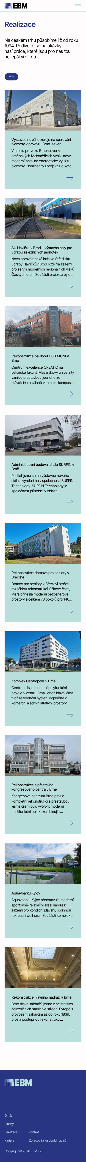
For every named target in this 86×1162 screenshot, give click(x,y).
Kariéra (9, 1140)
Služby (9, 1124)
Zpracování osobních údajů (47, 1140)
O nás (9, 1115)
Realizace (11, 1132)
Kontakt (34, 1132)
